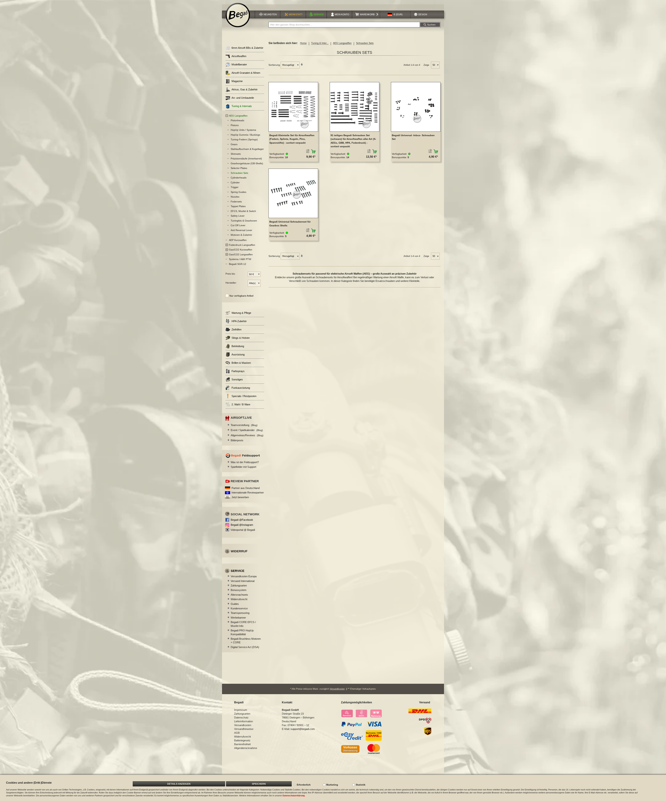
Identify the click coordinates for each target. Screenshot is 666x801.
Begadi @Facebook (242, 519)
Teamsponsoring (240, 612)
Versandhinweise (243, 728)
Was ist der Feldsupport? (245, 462)
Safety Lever (238, 215)
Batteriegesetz (242, 740)
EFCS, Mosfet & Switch (243, 211)
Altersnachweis (239, 594)
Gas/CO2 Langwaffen (241, 254)
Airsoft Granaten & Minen (246, 72)
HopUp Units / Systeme (243, 130)
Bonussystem (238, 590)
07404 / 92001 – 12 (298, 725)
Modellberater (239, 64)
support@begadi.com (303, 728)
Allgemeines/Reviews (247, 435)
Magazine (237, 81)
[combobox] (344, 24)
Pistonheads (237, 120)
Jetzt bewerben (240, 497)
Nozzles (235, 196)
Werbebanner (238, 617)
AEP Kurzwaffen (238, 240)
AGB (237, 732)
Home (303, 43)
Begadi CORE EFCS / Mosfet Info (243, 624)
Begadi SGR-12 (237, 264)
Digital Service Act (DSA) (245, 647)
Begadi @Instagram (242, 524)
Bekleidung (238, 346)
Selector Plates (239, 168)
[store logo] (238, 15)
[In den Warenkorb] (313, 151)
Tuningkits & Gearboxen (244, 220)
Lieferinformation (243, 721)
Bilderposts (237, 440)
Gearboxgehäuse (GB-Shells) (247, 163)
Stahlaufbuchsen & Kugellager (247, 149)
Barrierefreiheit (242, 744)
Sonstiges (237, 379)
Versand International (242, 581)
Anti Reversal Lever (241, 230)
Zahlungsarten (239, 585)
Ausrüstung (238, 354)
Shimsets (236, 153)
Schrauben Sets (239, 173)
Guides (235, 603)
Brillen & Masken (241, 362)
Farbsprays (238, 371)
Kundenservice (239, 608)
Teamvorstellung (244, 425)
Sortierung (274, 64)
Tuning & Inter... (319, 43)
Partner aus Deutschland (246, 488)
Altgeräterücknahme (245, 748)
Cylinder (235, 182)
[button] (395, 14)
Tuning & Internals (242, 106)
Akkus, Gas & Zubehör (245, 89)
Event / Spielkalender (247, 430)
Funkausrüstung (241, 387)
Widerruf (239, 551)
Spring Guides (238, 192)
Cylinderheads (238, 177)
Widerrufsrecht (239, 599)
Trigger (234, 187)
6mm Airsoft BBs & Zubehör (247, 47)
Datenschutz (241, 717)
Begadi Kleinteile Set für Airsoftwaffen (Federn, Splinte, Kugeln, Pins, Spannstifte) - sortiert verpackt (291, 139)
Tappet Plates (238, 206)
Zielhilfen (236, 329)
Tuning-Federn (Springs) (244, 139)
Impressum (240, 709)
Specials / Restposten (244, 396)
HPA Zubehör (239, 321)
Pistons (235, 125)
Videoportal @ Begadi (242, 529)
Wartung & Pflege (241, 312)
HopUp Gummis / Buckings (245, 134)
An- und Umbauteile (243, 97)
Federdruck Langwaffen (242, 245)
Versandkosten (337, 689)
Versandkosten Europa (244, 576)
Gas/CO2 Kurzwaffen (240, 249)
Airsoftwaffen (239, 56)
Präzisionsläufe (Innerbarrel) (246, 158)
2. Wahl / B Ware (241, 404)
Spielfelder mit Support (243, 466)
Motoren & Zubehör (241, 234)
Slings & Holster (241, 337)
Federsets (236, 201)
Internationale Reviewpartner (248, 492)
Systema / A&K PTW (240, 259)
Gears (234, 144)
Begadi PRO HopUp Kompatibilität (242, 632)
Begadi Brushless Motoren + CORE (246, 640)
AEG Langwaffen (342, 43)
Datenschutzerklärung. (294, 795)
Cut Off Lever (238, 225)
